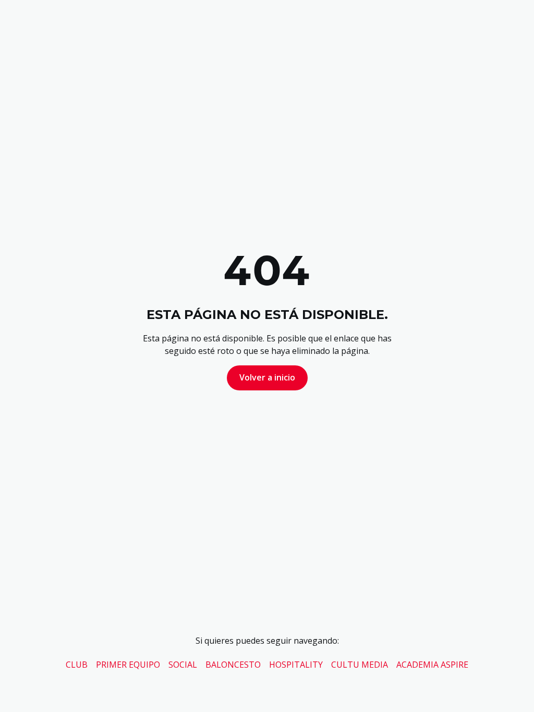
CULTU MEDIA (359, 664)
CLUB (77, 664)
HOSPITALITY (296, 664)
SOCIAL (182, 664)
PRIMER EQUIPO (128, 664)
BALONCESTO (233, 664)
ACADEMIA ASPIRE (432, 664)
